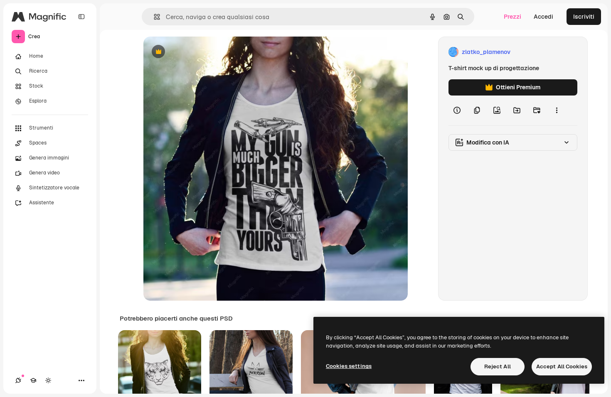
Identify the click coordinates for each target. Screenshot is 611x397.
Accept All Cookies (561, 366)
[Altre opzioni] (556, 110)
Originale (198, 52)
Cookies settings (349, 366)
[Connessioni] (18, 380)
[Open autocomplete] (153, 17)
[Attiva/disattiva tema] (48, 380)
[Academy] (33, 380)
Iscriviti (583, 16)
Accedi (543, 16)
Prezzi (512, 16)
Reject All (497, 366)
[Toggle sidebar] (81, 16)
